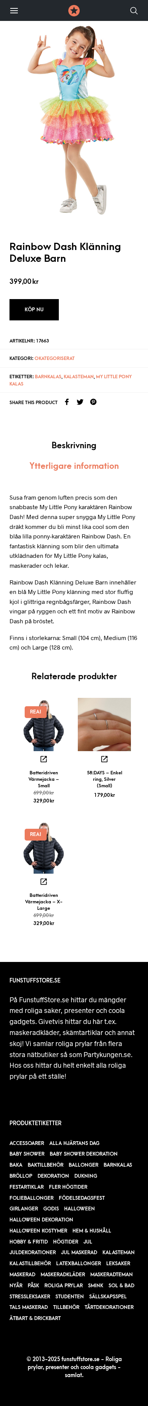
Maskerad (22, 1274)
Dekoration (53, 1176)
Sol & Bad (121, 1285)
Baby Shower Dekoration (84, 1154)
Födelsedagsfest (82, 1198)
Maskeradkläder (63, 1274)
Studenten (69, 1296)
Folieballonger (31, 1198)
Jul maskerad (79, 1252)
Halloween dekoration (41, 1220)
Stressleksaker (29, 1296)
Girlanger (23, 1209)
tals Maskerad (28, 1307)
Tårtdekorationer (109, 1307)
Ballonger (83, 1165)
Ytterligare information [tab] (74, 466)
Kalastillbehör (30, 1263)
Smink (95, 1285)
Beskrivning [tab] (74, 446)
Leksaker (118, 1263)
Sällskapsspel (108, 1296)
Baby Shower (26, 1154)
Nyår (15, 1285)
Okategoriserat (55, 358)
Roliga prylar (63, 1285)
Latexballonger (78, 1263)
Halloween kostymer (38, 1231)
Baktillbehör (45, 1165)
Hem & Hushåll (91, 1231)
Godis (51, 1209)
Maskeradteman (111, 1274)
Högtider (65, 1242)
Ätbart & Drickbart (35, 1318)
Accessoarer (26, 1143)
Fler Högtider (68, 1187)
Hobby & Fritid (28, 1242)
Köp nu (34, 309)
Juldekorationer (32, 1252)
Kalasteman (79, 376)
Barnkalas (48, 376)
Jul (87, 1242)
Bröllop (20, 1176)
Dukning (85, 1176)
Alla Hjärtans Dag (74, 1143)
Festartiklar (26, 1187)
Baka (15, 1165)
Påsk (33, 1285)
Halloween (79, 1209)
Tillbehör (66, 1307)
